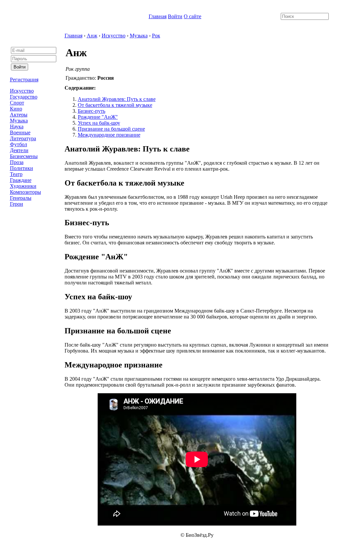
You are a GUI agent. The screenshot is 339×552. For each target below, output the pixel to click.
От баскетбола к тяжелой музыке (115, 105)
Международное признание (109, 135)
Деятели (19, 150)
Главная (158, 16)
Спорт (17, 103)
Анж (92, 35)
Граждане (20, 180)
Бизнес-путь (91, 111)
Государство (23, 97)
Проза (17, 162)
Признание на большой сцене (111, 129)
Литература (23, 138)
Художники (23, 186)
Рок (156, 35)
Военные (20, 132)
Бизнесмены (24, 156)
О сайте (192, 16)
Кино (16, 108)
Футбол (18, 144)
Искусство (22, 91)
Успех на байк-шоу (99, 123)
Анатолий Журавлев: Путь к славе (117, 99)
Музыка (19, 120)
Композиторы (25, 192)
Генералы (20, 198)
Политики (21, 168)
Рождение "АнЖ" (98, 117)
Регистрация (24, 79)
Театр (16, 174)
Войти (175, 16)
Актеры (18, 114)
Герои (16, 204)
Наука (17, 126)
